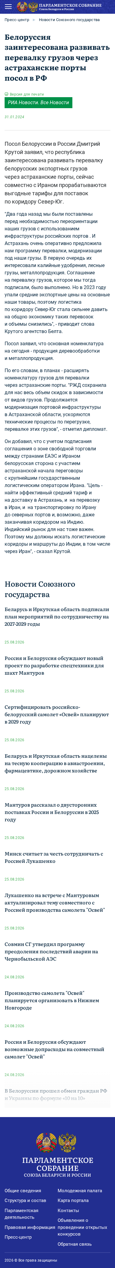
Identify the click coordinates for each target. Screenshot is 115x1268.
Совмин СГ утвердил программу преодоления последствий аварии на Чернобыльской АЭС (51, 951)
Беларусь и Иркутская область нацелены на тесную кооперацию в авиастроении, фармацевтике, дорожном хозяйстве (56, 763)
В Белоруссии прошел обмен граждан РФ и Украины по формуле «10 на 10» (56, 1094)
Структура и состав (25, 1200)
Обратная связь (75, 1244)
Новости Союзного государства (69, 19)
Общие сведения (23, 1190)
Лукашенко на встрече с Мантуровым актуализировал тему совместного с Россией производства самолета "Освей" (55, 902)
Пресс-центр (17, 19)
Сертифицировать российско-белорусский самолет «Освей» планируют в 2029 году (57, 714)
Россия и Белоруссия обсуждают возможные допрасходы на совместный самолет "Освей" (54, 1049)
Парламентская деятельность (21, 1214)
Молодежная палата (80, 1190)
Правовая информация (30, 1227)
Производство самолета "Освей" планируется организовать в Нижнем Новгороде (52, 1000)
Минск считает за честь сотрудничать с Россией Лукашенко (54, 857)
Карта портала (73, 1200)
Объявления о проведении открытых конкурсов (82, 1227)
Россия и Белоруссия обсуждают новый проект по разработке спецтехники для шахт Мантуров (54, 665)
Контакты (68, 1210)
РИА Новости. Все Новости (38, 102)
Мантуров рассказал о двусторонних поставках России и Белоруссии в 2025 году (52, 812)
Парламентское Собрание (57, 1166)
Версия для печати (27, 94)
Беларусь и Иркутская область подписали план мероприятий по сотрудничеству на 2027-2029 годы (57, 616)
